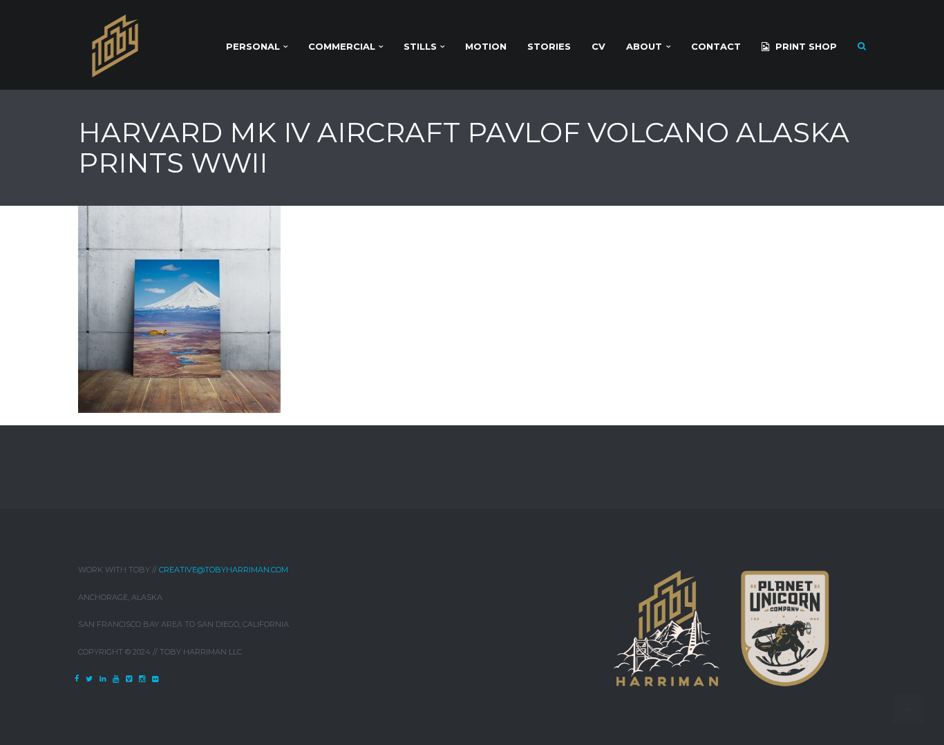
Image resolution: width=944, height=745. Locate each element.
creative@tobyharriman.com (223, 569)
